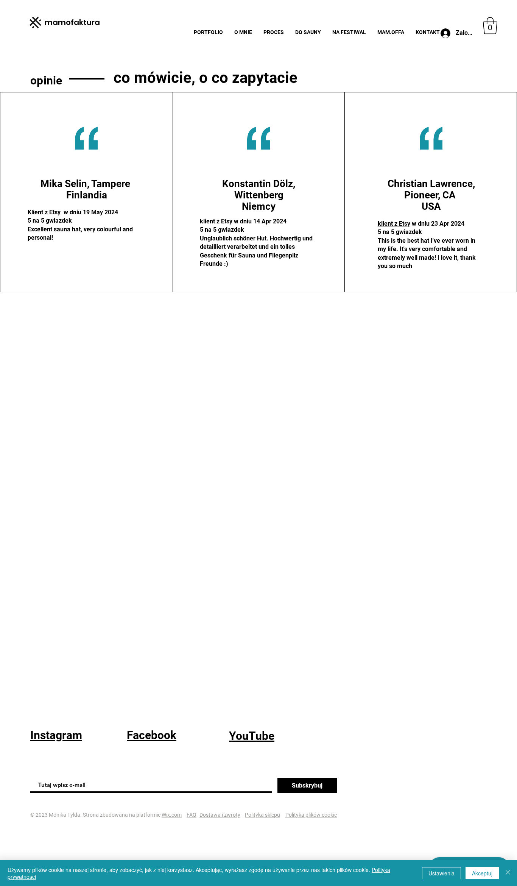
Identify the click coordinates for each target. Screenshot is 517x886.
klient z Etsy (394, 223)
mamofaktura (72, 22)
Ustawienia (441, 873)
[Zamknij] (507, 873)
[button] (490, 25)
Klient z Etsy (45, 212)
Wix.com (172, 815)
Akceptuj (482, 873)
